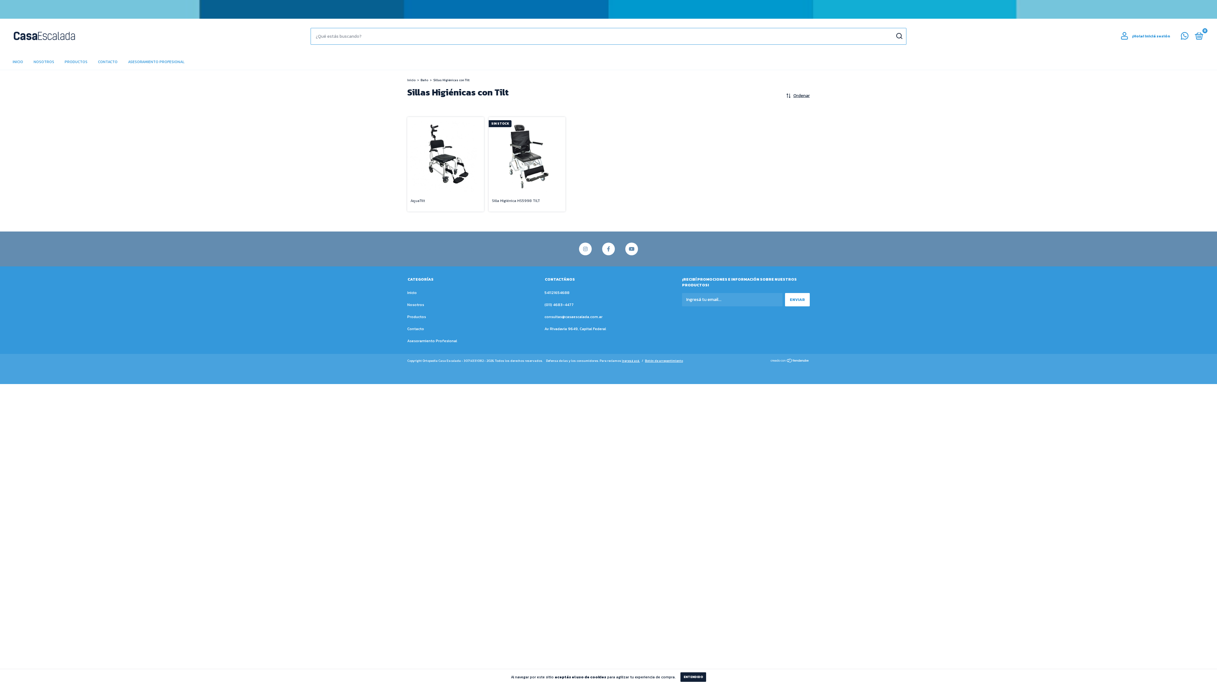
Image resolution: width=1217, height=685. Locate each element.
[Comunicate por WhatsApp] (1185, 37)
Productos (76, 62)
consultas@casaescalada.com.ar (573, 317)
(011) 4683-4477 (559, 305)
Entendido (693, 677)
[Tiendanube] (790, 361)
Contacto (108, 62)
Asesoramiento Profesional (156, 62)
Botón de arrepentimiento (664, 360)
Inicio (18, 62)
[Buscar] (899, 36)
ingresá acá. (631, 360)
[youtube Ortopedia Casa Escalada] (631, 249)
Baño (424, 80)
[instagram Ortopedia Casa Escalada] (585, 249)
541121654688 (557, 293)
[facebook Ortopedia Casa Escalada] (608, 249)
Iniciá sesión (1157, 36)
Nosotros (44, 62)
